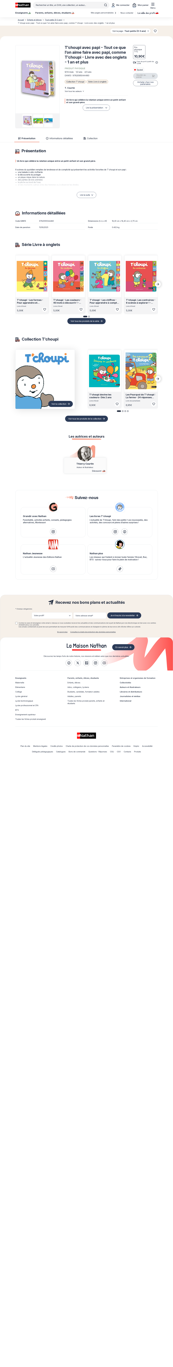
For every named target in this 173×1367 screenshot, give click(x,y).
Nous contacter (127, 13)
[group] (26, 120)
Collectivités (125, 683)
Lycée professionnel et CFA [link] (26, 705)
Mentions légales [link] (40, 746)
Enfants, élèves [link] (74, 683)
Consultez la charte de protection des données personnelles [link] (93, 632)
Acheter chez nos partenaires (145, 83)
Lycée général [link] (21, 696)
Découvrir (97, 471)
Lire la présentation (94, 107)
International (125, 701)
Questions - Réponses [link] (97, 752)
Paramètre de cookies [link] (121, 746)
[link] (53, 532)
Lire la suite (85, 195)
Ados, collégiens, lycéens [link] (78, 687)
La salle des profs (146, 13)
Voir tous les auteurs (73, 91)
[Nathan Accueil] (23, 5)
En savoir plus (62, 632)
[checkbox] (16, 623)
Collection (92, 138)
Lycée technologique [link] (24, 701)
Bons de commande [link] (77, 752)
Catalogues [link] (61, 752)
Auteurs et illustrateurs (130, 687)
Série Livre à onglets (97, 81)
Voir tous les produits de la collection (84, 418)
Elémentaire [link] (20, 687)
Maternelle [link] (19, 683)
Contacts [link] (127, 752)
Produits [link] (137, 752)
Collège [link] (18, 692)
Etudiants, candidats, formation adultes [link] (84, 692)
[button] (37, 79)
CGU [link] (112, 752)
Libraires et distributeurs (131, 692)
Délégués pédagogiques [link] (42, 752)
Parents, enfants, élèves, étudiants (83, 678)
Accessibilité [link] (147, 746)
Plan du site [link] (25, 746)
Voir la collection (58, 404)
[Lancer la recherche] (105, 5)
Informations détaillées (61, 138)
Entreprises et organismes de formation (137, 678)
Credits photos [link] (56, 746)
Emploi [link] (136, 746)
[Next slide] (158, 284)
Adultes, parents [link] (74, 696)
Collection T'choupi (75, 81)
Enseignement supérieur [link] (25, 714)
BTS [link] (17, 710)
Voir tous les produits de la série (85, 321)
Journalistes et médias (130, 696)
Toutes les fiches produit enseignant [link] (30, 719)
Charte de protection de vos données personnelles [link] (87, 746)
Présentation (28, 138)
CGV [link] (119, 752)
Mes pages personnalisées (102, 13)
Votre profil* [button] (39, 615)
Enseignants (20, 678)
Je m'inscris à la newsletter (122, 615)
